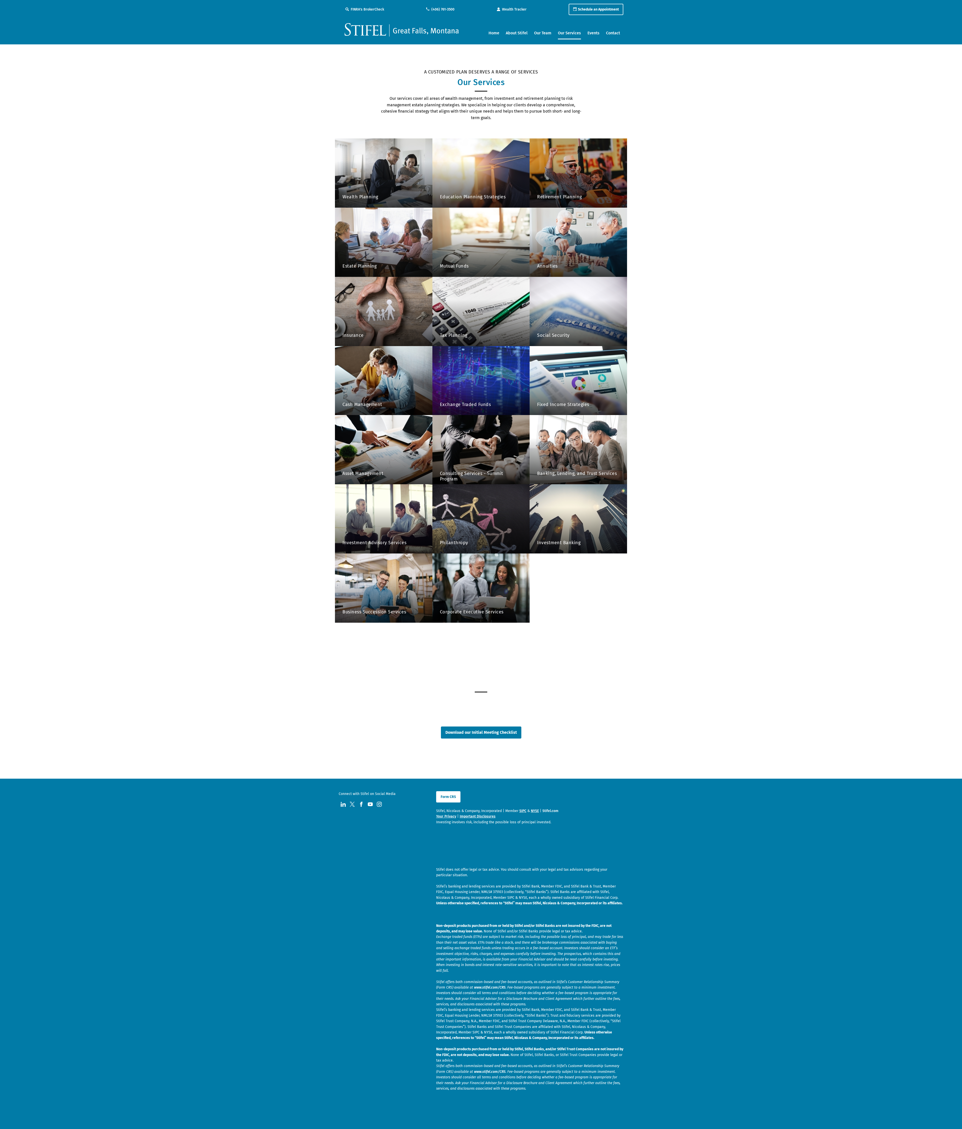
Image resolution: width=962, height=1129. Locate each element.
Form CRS (448, 797)
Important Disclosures (478, 816)
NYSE (535, 811)
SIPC (522, 811)
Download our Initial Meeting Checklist (481, 732)
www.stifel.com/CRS (490, 987)
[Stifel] (402, 32)
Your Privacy (446, 816)
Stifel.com (550, 811)
